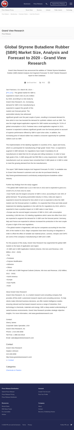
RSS (43, 82)
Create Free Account (44, 391)
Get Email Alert (31, 82)
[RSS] (40, 82)
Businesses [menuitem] (27, 4)
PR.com (9, 93)
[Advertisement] (37, 21)
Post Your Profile (43, 394)
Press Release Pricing (8, 394)
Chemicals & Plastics (23, 14)
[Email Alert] (25, 82)
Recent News (5, 406)
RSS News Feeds (7, 409)
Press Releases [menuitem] (38, 4)
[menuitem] (46, 4)
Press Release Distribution (9, 397)
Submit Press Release (58, 4)
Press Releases (5, 14)
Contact (11, 360)
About (40, 406)
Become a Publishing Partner (46, 411)
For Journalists (6, 411)
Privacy (30, 424)
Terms (24, 424)
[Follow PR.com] (70, 425)
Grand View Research (34, 14)
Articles (4, 414)
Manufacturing (14, 14)
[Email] (49, 82)
